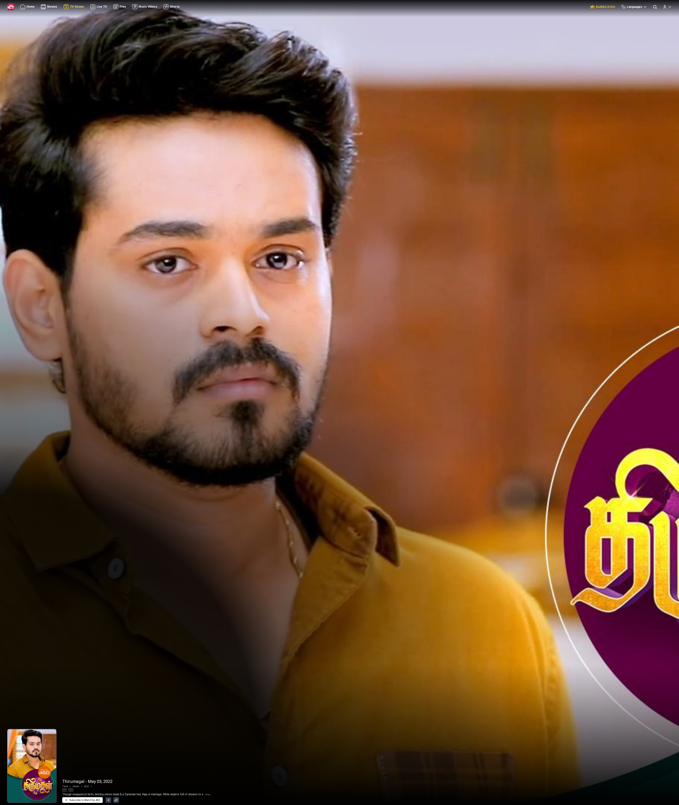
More (207, 794)
